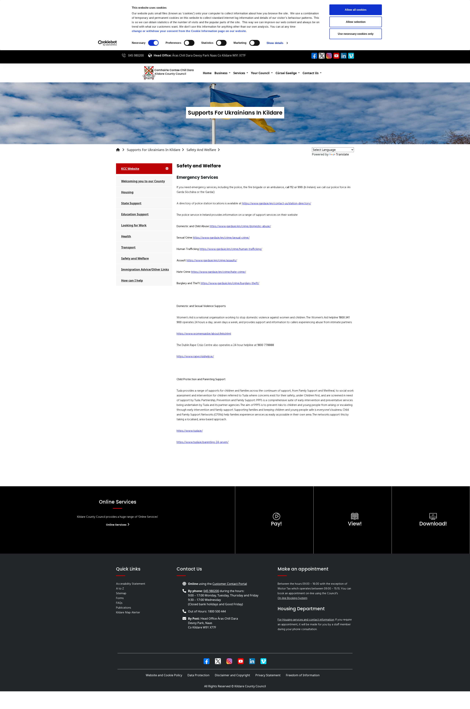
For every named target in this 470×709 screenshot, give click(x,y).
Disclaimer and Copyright (232, 675)
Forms (120, 598)
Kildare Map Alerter (128, 612)
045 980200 (136, 55)
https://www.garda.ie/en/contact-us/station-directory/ (276, 203)
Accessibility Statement (130, 584)
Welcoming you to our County (143, 181)
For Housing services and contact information (306, 619)
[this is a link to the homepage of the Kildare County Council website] (121, 149)
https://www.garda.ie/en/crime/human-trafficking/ (231, 249)
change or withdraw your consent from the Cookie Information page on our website (189, 31)
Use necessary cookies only (355, 33)
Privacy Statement (268, 675)
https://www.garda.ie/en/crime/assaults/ (212, 260)
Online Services (116, 525)
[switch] (189, 43)
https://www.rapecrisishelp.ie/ (195, 356)
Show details (275, 43)
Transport (128, 247)
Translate (342, 154)
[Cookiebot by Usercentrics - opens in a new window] (107, 43)
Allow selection (356, 21)
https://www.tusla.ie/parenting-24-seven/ (202, 442)
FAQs (119, 603)
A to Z (120, 588)
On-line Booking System (292, 598)
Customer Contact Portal (229, 584)
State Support (131, 203)
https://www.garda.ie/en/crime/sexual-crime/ (221, 237)
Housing (127, 192)
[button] (222, 73)
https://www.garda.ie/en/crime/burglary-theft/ (230, 283)
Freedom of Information (303, 675)
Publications (123, 607)
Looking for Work (134, 225)
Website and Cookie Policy (164, 675)
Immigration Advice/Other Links (145, 269)
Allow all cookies (355, 9)
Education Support (135, 214)
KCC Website (130, 169)
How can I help (132, 280)
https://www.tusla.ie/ (190, 431)
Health (126, 236)
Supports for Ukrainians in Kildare (153, 150)
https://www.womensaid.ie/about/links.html (204, 333)
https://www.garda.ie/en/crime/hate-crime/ (218, 272)
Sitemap (121, 593)
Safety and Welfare (201, 150)
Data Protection (198, 675)
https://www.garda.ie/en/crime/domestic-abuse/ (240, 226)
